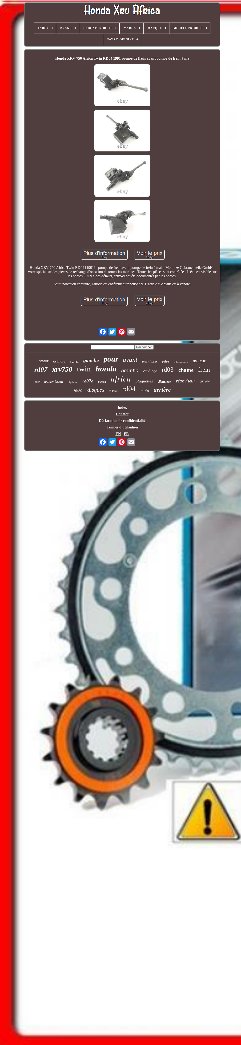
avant (130, 359)
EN (118, 434)
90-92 (78, 391)
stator (43, 361)
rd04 (129, 389)
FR (126, 434)
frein (204, 369)
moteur (199, 360)
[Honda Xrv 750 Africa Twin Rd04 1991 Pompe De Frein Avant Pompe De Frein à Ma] (122, 85)
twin (84, 369)
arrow (205, 381)
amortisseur (149, 361)
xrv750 (62, 369)
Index (122, 407)
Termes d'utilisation (122, 427)
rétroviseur (185, 380)
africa (121, 378)
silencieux (164, 381)
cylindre (59, 361)
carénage (150, 371)
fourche (74, 362)
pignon (102, 381)
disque (113, 391)
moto (145, 390)
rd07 (41, 369)
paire (165, 361)
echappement (181, 362)
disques (95, 390)
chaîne (185, 370)
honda (106, 368)
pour (111, 359)
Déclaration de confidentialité (122, 421)
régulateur (73, 382)
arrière (162, 389)
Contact (122, 414)
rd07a (87, 380)
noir (37, 381)
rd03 (168, 369)
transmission (53, 381)
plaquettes (144, 381)
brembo (129, 370)
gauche (91, 360)
